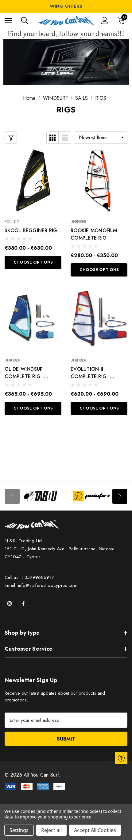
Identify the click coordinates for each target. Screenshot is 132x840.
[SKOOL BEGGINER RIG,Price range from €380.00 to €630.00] (33, 180)
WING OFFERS (66, 6)
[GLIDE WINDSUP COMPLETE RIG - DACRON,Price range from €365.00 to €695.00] (33, 319)
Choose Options (33, 262)
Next (119, 496)
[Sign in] (104, 20)
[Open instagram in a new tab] (9, 603)
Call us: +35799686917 (29, 577)
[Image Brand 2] (91, 496)
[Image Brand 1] (40, 496)
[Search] (24, 20)
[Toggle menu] (8, 20)
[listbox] (100, 137)
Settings (19, 830)
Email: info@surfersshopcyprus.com (41, 585)
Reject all (51, 830)
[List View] (65, 137)
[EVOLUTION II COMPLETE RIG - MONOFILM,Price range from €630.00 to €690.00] (99, 319)
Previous (12, 496)
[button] (66, 62)
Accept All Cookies (95, 830)
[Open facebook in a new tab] (23, 603)
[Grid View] (52, 137)
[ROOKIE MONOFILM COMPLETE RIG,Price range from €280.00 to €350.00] (99, 180)
